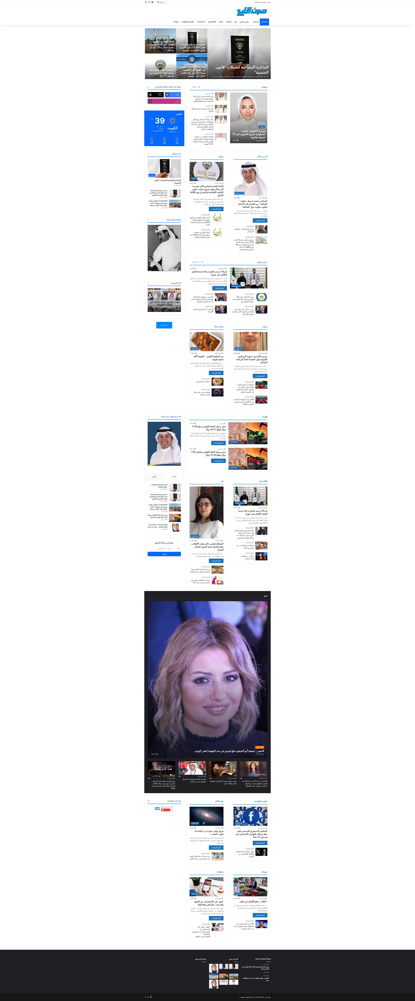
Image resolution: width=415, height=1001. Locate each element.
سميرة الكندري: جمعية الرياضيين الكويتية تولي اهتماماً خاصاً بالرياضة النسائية (251, 359)
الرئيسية (264, 21)
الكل (199, 87)
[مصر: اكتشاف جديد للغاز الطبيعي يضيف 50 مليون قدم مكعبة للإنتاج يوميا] (261, 297)
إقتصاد (228, 21)
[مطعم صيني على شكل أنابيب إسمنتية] (217, 392)
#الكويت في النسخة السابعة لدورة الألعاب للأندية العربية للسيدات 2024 (244, 401)
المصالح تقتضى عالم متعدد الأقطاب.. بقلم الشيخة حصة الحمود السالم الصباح (206, 546)
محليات (255, 21)
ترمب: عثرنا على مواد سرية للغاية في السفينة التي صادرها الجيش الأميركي (243, 311)
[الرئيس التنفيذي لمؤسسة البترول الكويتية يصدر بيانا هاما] (192, 768)
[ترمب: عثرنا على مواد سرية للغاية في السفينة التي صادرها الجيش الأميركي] (261, 309)
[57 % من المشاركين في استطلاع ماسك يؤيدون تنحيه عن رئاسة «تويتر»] (261, 924)
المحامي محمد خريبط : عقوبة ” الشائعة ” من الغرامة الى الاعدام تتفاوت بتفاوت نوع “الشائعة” (252, 204)
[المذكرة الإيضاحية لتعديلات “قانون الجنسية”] (239, 53)
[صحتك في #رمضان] (217, 382)
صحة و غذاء (201, 21)
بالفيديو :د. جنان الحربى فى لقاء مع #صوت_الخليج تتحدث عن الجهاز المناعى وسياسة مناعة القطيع (255, 783)
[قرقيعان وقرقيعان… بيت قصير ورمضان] (261, 546)
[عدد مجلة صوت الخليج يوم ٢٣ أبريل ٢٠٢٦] (164, 300)
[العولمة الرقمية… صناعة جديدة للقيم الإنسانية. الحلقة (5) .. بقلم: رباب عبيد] (213, 984)
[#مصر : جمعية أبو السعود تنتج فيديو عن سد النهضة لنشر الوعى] (207, 679)
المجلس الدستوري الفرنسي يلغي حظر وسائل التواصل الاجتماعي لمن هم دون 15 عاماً (251, 834)
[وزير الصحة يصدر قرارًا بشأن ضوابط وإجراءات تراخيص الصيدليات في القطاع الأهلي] (221, 96)
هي (235, 21)
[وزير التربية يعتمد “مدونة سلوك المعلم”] (221, 109)
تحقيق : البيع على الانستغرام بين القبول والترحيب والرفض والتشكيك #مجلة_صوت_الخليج (201, 932)
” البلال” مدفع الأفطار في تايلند (253, 901)
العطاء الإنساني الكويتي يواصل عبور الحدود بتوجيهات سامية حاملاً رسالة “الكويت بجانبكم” (157, 203)
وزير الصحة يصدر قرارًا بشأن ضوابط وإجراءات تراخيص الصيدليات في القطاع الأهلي (203, 98)
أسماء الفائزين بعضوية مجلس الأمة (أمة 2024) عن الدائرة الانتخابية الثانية (200, 234)
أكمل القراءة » (260, 220)
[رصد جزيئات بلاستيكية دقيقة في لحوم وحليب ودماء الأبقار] (217, 856)
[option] (207, 53)
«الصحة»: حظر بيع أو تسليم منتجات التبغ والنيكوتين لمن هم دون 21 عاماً (161, 73)
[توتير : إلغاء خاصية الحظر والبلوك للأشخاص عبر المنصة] (261, 852)
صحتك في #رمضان (203, 381)
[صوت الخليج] (252, 11)
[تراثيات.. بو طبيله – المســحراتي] (261, 556)
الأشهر (154, 477)
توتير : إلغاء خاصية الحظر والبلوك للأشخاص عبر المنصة (245, 853)
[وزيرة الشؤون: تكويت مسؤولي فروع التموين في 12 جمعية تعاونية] (248, 117)
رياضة (221, 21)
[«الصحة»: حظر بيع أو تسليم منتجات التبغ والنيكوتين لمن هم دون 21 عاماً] (160, 66)
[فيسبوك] (152, 2)
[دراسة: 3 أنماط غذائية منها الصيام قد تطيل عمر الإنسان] (217, 570)
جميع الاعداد (164, 325)
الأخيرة (174, 477)
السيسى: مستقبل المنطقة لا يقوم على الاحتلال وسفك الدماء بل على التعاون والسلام (202, 299)
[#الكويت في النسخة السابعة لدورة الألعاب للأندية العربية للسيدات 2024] (261, 400)
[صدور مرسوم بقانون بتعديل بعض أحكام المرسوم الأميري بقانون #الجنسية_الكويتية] (192, 40)
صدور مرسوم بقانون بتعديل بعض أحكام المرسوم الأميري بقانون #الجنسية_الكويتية (192, 47)
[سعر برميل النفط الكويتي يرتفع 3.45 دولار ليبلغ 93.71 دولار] (175, 518)
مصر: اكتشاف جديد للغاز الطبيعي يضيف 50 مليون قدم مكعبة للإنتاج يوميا (243, 299)
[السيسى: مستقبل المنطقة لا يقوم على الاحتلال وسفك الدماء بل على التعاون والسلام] (221, 297)
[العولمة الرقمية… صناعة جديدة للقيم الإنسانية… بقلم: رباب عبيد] (175, 528)
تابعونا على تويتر (200, 959)
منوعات (176, 21)
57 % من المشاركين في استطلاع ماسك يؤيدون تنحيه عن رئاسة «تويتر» (244, 926)
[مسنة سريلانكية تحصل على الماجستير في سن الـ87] (217, 580)
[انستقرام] (146, 2)
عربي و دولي (244, 21)
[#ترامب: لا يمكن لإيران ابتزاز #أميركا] (221, 309)
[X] (149, 2)
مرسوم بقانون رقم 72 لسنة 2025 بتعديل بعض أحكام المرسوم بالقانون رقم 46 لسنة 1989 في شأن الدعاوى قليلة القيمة (244, 245)
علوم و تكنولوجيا (188, 21)
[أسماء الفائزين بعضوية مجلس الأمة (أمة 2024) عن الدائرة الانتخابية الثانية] (217, 233)
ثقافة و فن (212, 21)
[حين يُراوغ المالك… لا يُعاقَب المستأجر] (261, 229)
